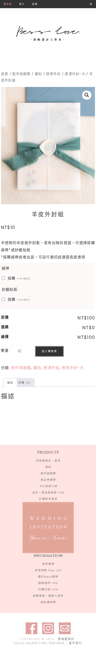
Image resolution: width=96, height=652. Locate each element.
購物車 (8, 4)
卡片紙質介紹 (48, 486)
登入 (22, 4)
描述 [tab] (10, 382)
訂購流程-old (48, 589)
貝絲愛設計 (48, 33)
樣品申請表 (48, 480)
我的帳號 (48, 564)
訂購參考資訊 (48, 499)
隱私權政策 (48, 602)
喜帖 (48, 467)
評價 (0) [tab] (24, 382)
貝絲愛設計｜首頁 (48, 461)
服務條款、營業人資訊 (48, 596)
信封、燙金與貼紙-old (48, 492)
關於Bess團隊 (48, 577)
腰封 (38, 73)
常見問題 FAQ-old (48, 570)
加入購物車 (49, 351)
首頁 (4, 73)
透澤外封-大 (75, 73)
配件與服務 (21, 73)
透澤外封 (53, 73)
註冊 (35, 4)
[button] (86, 95)
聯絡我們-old (48, 583)
